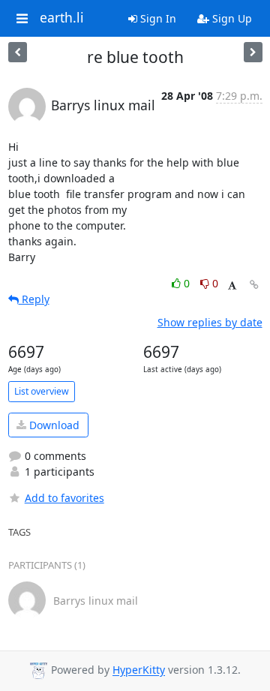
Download (53, 425)
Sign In (156, 18)
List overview (41, 391)
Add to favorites (64, 498)
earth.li (62, 18)
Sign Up (230, 18)
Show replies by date (210, 322)
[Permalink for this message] (254, 285)
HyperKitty (138, 670)
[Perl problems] (253, 52)
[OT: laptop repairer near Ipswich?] (17, 52)
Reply (34, 299)
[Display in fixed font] (232, 285)
